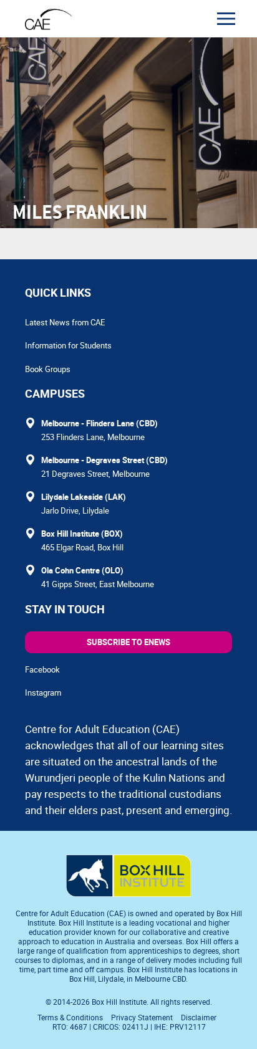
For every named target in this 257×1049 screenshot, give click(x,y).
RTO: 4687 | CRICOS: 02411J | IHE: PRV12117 (130, 1027)
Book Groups (47, 369)
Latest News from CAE (65, 322)
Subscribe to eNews (128, 642)
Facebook (42, 669)
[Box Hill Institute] (128, 893)
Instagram (43, 692)
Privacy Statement (142, 1017)
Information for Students (68, 345)
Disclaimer (198, 1017)
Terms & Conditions (70, 1017)
